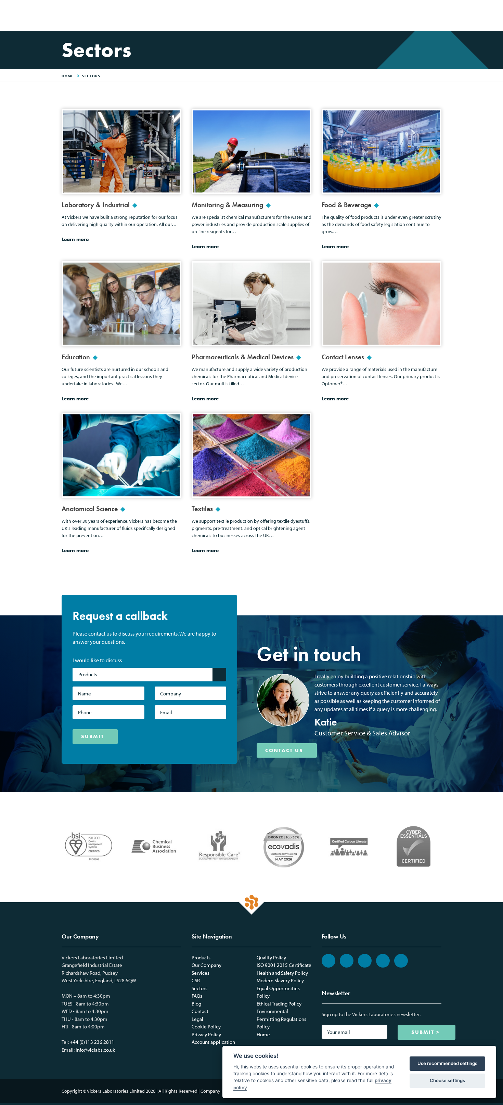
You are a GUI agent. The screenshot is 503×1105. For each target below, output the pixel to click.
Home (263, 1034)
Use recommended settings (447, 1063)
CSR (196, 980)
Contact (200, 1011)
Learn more (75, 239)
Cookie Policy (206, 1026)
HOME (68, 76)
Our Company (206, 965)
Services (200, 973)
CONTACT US (284, 750)
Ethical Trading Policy (279, 1003)
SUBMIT (92, 736)
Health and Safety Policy (282, 973)
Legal (197, 1019)
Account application (213, 1042)
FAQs (197, 996)
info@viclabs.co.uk (95, 1050)
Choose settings (447, 1080)
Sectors (91, 76)
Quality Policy (271, 957)
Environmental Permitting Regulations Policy (281, 1019)
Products (201, 957)
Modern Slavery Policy (280, 980)
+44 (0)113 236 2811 (92, 1042)
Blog (196, 1003)
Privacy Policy (206, 1034)
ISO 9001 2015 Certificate (284, 965)
